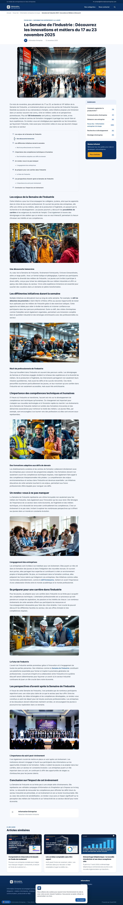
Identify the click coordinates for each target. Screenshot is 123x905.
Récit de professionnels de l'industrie (28, 147)
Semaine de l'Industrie (60, 668)
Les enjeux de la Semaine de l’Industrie (28, 134)
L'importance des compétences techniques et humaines (34, 152)
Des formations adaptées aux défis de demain (31, 156)
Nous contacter (104, 7)
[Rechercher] (114, 7)
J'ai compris (80, 900)
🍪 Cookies (6, 902)
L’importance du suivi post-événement (29, 183)
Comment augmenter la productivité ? (100, 109)
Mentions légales (86, 884)
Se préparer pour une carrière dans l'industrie (30, 170)
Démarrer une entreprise (100, 119)
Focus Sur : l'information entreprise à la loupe (26, 13)
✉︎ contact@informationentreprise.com (104, 1)
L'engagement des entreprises (26, 165)
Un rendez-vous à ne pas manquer (26, 161)
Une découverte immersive (25, 138)
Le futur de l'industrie (23, 174)
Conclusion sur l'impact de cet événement (29, 187)
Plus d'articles (95, 154)
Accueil (9, 13)
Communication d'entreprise (100, 115)
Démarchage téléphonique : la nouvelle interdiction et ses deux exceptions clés (98, 859)
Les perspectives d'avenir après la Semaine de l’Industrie (34, 179)
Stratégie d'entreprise (100, 135)
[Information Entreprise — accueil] (18, 7)
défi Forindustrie (47, 580)
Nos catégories (90, 7)
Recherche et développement (100, 130)
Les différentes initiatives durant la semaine (30, 143)
